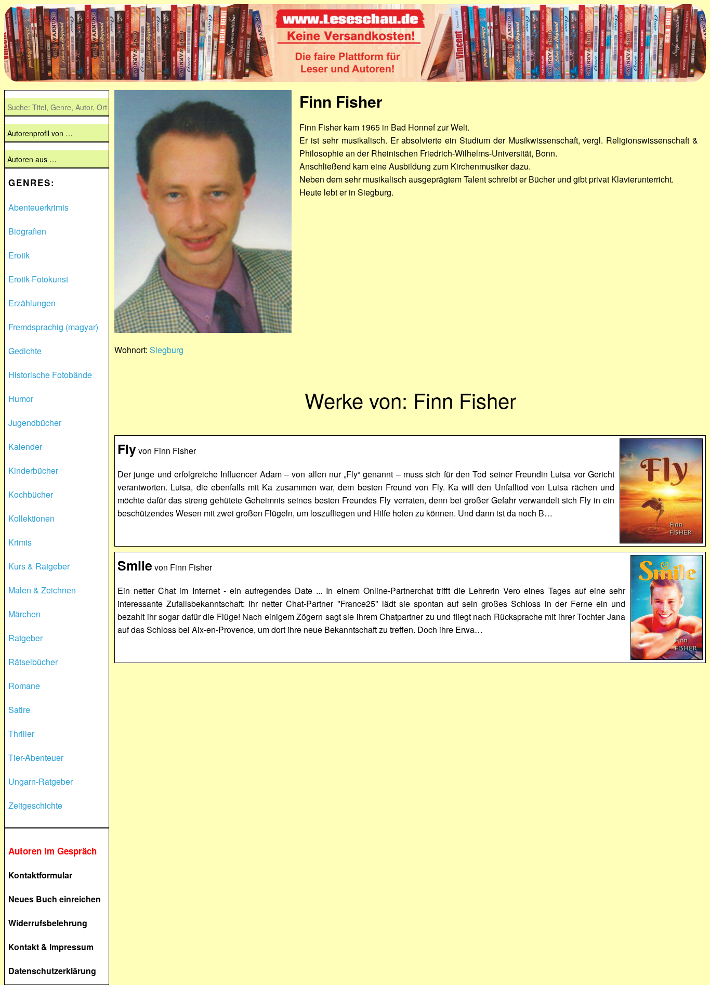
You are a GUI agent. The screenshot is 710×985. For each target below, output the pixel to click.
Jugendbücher (34, 423)
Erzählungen (32, 303)
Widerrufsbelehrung (47, 923)
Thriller (21, 734)
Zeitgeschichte (35, 805)
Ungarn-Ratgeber (40, 781)
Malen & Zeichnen (42, 590)
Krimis (20, 542)
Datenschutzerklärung (52, 971)
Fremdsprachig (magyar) (53, 327)
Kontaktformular (40, 875)
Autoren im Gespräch (52, 851)
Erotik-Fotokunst (38, 279)
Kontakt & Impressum (51, 947)
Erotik (19, 255)
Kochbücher (30, 494)
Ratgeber (25, 638)
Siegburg (166, 350)
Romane (24, 686)
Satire (19, 710)
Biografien (27, 231)
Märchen (24, 614)
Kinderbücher (33, 470)
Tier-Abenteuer (35, 757)
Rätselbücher (33, 662)
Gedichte (25, 351)
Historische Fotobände (50, 375)
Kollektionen (31, 518)
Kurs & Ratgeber (39, 566)
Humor (20, 399)
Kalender (25, 446)
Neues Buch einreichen (54, 899)
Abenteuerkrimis (38, 207)
